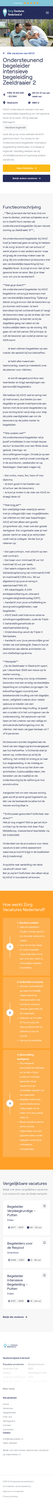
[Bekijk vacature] (26, 1218)
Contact (7, 1425)
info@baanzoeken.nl (13, 1439)
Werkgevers (9, 1421)
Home (6, 1404)
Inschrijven (8, 1429)
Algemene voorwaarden (13, 1491)
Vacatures (8, 1408)
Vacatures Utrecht (12, 1381)
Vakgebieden (9, 1412)
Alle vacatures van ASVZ (21, 53)
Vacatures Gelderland (14, 1377)
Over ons (7, 1417)
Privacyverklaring (10, 1496)
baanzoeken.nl (13, 1454)
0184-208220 (10, 1443)
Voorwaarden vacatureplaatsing (17, 1486)
